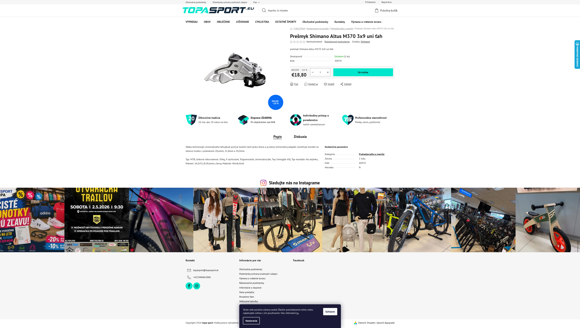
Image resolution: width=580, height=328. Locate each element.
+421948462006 (202, 277)
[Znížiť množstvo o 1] (312, 72)
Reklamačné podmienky (251, 282)
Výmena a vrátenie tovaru (252, 278)
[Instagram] (196, 285)
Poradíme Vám (246, 296)
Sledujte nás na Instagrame (294, 183)
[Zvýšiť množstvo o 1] (328, 72)
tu (297, 312)
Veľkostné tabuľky (248, 301)
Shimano (365, 41)
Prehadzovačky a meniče (371, 154)
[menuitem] (192, 22)
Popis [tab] (277, 136)
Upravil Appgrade (386, 322)
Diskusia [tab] (300, 136)
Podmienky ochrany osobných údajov (230, 2)
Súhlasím (330, 311)
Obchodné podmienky (196, 2)
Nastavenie (251, 320)
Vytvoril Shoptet (366, 322)
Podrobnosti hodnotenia (337, 41)
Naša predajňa (246, 292)
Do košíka (363, 72)
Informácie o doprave (250, 287)
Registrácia (387, 2)
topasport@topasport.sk (206, 270)
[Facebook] (189, 285)
